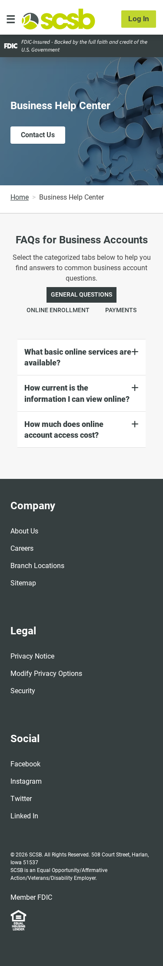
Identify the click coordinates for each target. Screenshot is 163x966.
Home (19, 197)
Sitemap (23, 583)
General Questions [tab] (81, 294)
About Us (24, 531)
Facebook (25, 764)
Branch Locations (37, 566)
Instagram (26, 781)
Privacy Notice (32, 656)
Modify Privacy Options (46, 673)
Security (22, 691)
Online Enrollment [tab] (58, 310)
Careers (21, 548)
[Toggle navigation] (11, 19)
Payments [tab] (120, 310)
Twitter (21, 799)
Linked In (24, 816)
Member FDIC (31, 897)
